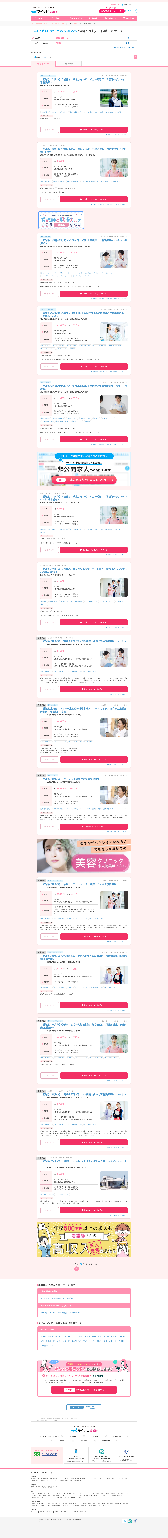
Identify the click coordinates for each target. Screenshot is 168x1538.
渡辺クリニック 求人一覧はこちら (118, 1215)
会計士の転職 (96, 1503)
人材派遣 (33, 1503)
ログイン (131, 11)
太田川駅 (44, 1313)
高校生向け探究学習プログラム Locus (52, 1487)
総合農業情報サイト (57, 1495)
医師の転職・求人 (56, 1505)
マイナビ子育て (69, 1495)
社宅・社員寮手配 (78, 1512)
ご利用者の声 (112, 18)
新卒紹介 (65, 1503)
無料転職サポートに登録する (85, 1390)
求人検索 (94, 18)
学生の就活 (33, 1478)
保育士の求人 (66, 1505)
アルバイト (107, 1478)
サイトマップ (95, 1436)
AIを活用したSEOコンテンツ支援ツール (74, 1497)
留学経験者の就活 (43, 1478)
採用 (62, 1519)
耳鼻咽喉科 (50, 1341)
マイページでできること (130, 4)
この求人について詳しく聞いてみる (95, 130)
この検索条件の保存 (119, 48)
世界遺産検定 (46, 1495)
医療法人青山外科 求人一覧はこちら (118, 134)
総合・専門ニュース (49, 1493)
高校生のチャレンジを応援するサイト (67, 1493)
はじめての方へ (76, 18)
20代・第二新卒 (56, 1503)
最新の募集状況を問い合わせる (95, 689)
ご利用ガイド (58, 18)
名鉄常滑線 (56, 1298)
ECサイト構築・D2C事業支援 (83, 1495)
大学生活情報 (99, 1493)
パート (114, 1478)
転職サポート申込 (106, 1440)
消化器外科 (45, 1346)
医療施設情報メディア (118, 1495)
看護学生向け (53, 1478)
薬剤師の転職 (125, 1503)
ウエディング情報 (36, 1495)
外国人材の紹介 (106, 1505)
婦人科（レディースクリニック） (69, 1336)
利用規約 (62, 1440)
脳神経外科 (119, 1341)
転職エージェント (74, 1503)
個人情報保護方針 (77, 1519)
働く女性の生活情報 (110, 1493)
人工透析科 (97, 1341)
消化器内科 (108, 1341)
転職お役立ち (130, 18)
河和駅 (52, 1313)
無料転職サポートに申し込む (111, 11)
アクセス (47, 1519)
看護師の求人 (35, 1505)
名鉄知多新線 (68, 1298)
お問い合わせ (84, 1440)
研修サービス (34, 1512)
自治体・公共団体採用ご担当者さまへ (51, 1436)
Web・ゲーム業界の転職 (43, 1503)
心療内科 (122, 1336)
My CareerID (106, 1495)
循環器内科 (76, 1341)
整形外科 (101, 1336)
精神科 (50, 1336)
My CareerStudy (97, 1495)
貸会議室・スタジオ (66, 1512)
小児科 (43, 1336)
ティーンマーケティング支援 (86, 1493)
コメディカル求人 (45, 1505)
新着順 (70, 64)
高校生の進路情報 (35, 1487)
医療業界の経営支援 (94, 1505)
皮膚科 (87, 1336)
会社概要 (41, 1519)
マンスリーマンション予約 (55, 1497)
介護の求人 (84, 1505)
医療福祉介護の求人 (79, 1480)
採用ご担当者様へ (115, 4)
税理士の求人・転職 (107, 1503)
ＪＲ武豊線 (45, 1298)
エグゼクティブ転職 (86, 1503)
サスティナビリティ (55, 1519)
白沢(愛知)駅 (62, 1313)
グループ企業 (68, 1519)
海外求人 (84, 1478)
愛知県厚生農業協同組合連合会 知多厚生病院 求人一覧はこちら (110, 204)
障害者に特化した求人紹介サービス (41, 1480)
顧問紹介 (117, 1503)
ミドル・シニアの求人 (123, 1478)
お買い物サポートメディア (39, 1497)
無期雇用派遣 (75, 1505)
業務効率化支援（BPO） (46, 1512)
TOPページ (41, 18)
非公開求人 (44, 57)
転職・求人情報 (75, 1478)
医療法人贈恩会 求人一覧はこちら (118, 694)
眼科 (94, 1336)
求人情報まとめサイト (36, 1493)
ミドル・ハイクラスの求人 (95, 1478)
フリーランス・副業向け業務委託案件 (62, 1480)
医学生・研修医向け (64, 1478)
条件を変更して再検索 (85, 1407)
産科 (42, 1341)
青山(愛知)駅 (75, 1313)
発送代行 (57, 1512)
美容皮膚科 (111, 1336)
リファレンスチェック (91, 1512)
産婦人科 (66, 1341)
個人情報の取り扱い (117, 1436)
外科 (53, 1346)
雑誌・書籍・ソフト (122, 1493)
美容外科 (87, 1341)
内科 (59, 1341)
